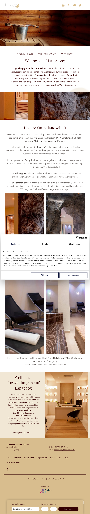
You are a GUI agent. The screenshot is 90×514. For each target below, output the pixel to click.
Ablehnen (44, 275)
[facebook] (7, 469)
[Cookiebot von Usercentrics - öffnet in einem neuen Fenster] (77, 237)
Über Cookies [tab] (74, 244)
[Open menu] (86, 5)
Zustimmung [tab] (16, 244)
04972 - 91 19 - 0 (61, 447)
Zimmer (53, 504)
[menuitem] (8, 457)
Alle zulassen (73, 275)
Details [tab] (45, 244)
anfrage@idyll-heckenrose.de (64, 449)
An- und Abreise (18, 504)
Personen (45, 504)
